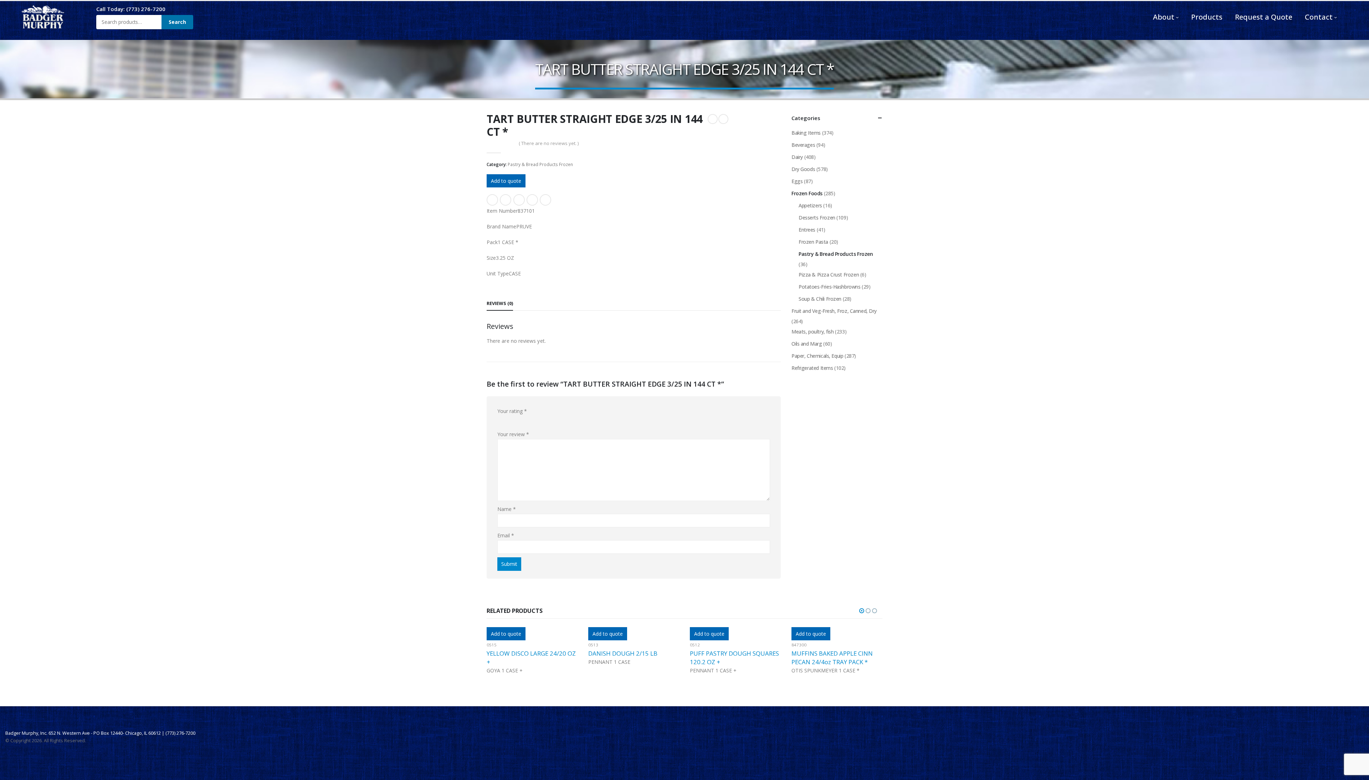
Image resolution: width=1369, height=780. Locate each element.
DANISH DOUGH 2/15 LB (521, 653)
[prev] (713, 119)
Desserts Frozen (817, 217)
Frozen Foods (806, 193)
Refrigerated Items (812, 368)
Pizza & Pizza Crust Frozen (829, 274)
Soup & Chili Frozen (820, 298)
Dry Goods (803, 169)
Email (545, 200)
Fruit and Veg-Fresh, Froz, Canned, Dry (834, 311)
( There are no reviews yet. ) (549, 143)
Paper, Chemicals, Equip (817, 355)
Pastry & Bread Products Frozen (540, 164)
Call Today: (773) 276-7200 (130, 8)
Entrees (807, 229)
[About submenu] (1177, 17)
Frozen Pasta (813, 241)
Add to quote (506, 180)
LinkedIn (519, 200)
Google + (532, 200)
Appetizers (810, 205)
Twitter (505, 200)
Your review (513, 434)
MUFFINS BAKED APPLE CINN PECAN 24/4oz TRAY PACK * (730, 657)
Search (177, 22)
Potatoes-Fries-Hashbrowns (830, 286)
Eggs (797, 181)
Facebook (492, 200)
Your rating (512, 411)
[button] (861, 610)
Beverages (803, 144)
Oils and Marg (806, 343)
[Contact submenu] (1335, 17)
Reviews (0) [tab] (500, 303)
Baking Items (806, 132)
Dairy (797, 157)
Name (506, 509)
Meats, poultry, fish (812, 331)
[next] (723, 119)
